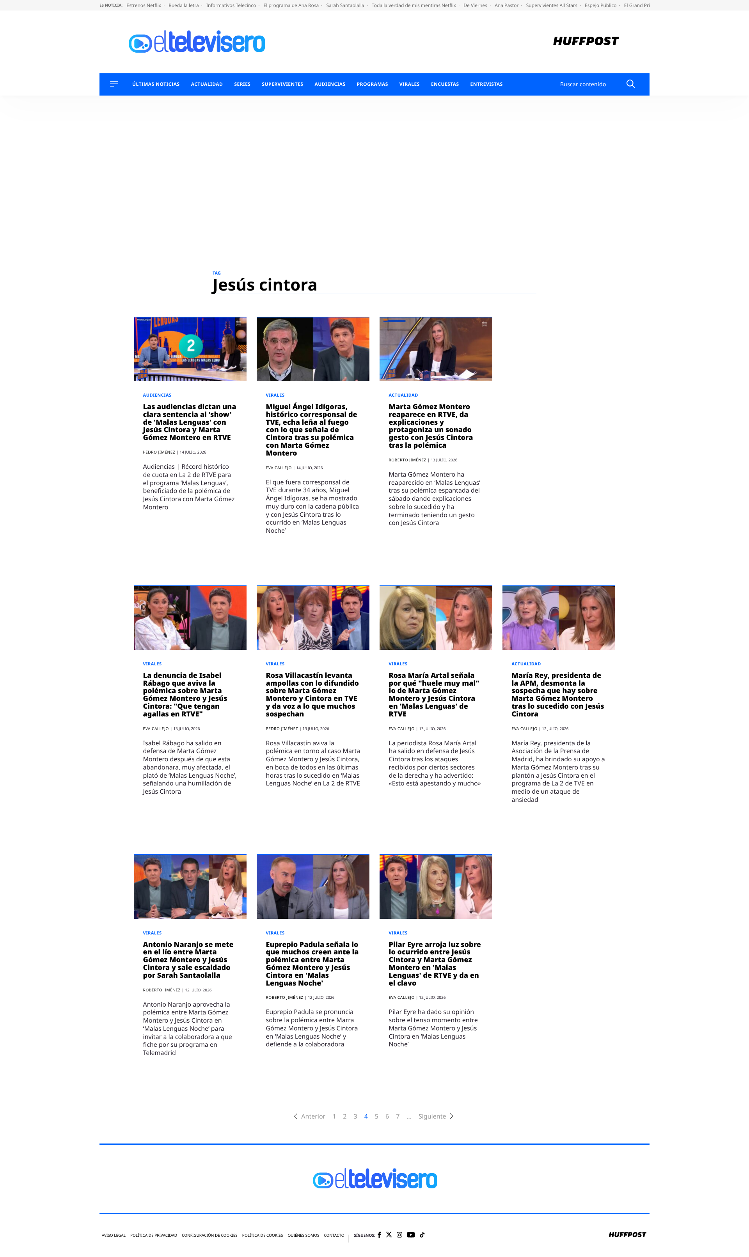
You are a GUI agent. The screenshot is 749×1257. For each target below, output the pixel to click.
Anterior (313, 1116)
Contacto (334, 1235)
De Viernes (475, 5)
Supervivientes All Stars (552, 5)
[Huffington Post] (586, 42)
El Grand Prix (639, 5)
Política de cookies (262, 1235)
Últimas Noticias (156, 84)
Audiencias (329, 84)
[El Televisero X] (389, 1235)
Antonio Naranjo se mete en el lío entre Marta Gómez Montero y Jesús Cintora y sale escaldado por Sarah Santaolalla (188, 960)
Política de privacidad (153, 1235)
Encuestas (445, 84)
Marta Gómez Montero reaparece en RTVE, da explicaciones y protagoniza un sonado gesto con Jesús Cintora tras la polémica (431, 426)
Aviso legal (114, 1235)
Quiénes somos (303, 1235)
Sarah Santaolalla (345, 5)
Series (242, 84)
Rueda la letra (184, 5)
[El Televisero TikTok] (422, 1235)
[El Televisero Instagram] (399, 1235)
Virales (409, 84)
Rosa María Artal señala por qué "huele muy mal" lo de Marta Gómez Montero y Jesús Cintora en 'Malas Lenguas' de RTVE (434, 695)
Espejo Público (601, 5)
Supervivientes (282, 84)
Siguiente (432, 1116)
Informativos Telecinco (231, 5)
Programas (372, 84)
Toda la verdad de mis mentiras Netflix (414, 5)
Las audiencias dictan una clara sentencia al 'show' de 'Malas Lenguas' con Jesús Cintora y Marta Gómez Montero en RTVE (189, 422)
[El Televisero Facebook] (379, 1235)
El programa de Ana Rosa (292, 5)
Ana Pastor (507, 5)
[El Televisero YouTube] (411, 1235)
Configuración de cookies (210, 1235)
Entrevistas (486, 84)
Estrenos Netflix (144, 5)
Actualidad (207, 84)
